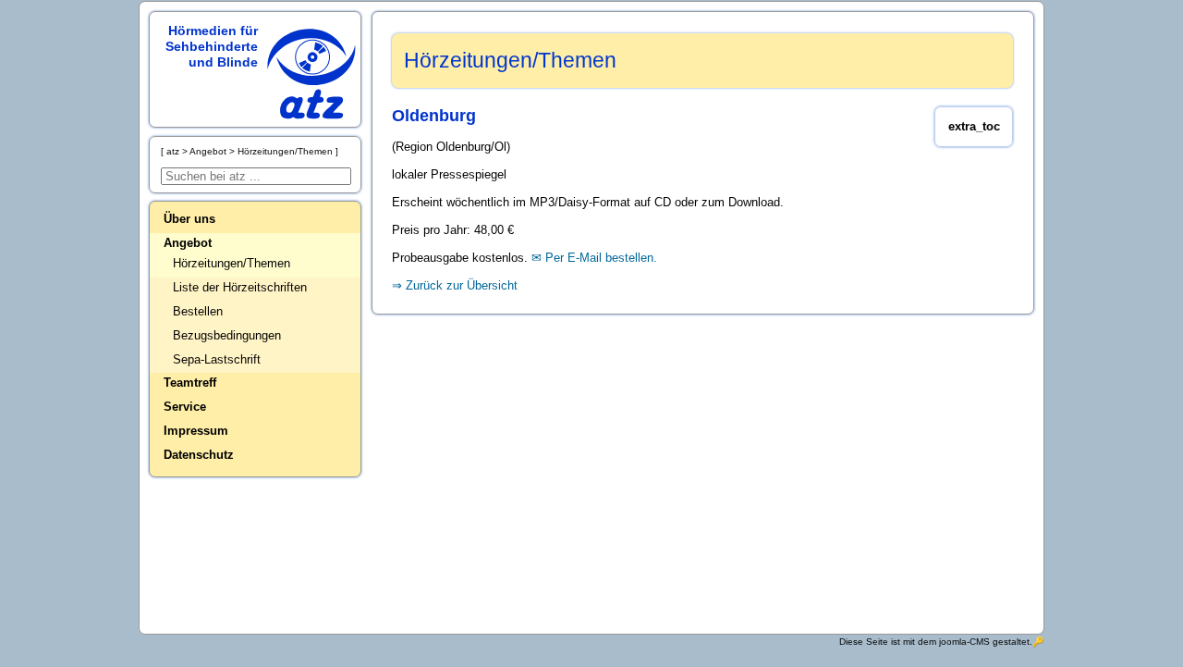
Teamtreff (190, 382)
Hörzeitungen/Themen (231, 263)
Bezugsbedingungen (227, 335)
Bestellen (198, 311)
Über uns (189, 219)
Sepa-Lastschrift (217, 359)
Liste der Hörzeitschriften (240, 287)
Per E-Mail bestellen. (601, 258)
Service (185, 407)
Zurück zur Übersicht (462, 285)
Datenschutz (199, 455)
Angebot (188, 243)
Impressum (196, 431)
